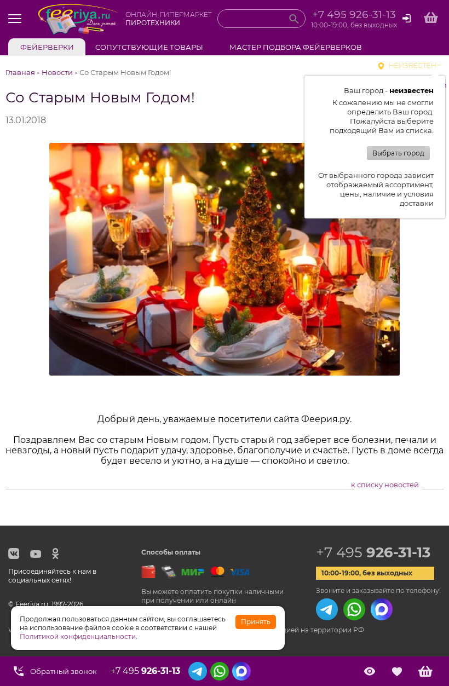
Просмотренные (369, 671)
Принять (255, 622)
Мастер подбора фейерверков (295, 47)
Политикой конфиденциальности (78, 636)
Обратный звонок (63, 671)
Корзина (425, 671)
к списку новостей (385, 484)
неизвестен (412, 65)
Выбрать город (398, 153)
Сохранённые (396, 671)
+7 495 (373, 552)
